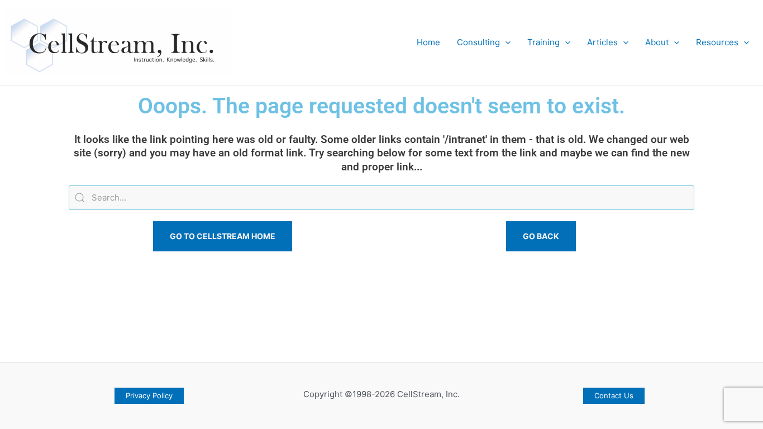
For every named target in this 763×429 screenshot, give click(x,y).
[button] (505, 42)
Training (543, 42)
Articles (602, 42)
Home (428, 42)
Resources (717, 42)
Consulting (478, 42)
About (657, 42)
